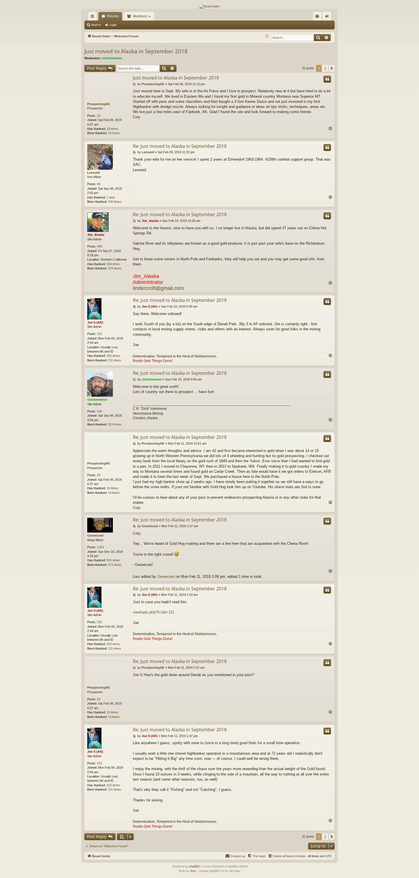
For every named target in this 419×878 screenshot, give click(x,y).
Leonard (93, 172)
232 (99, 333)
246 (99, 411)
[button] (332, 68)
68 (98, 184)
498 (99, 246)
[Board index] (209, 6)
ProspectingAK (98, 104)
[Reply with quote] (327, 79)
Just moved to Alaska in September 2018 (136, 51)
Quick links (93, 17)
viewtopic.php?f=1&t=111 (153, 612)
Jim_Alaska (95, 234)
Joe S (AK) (95, 322)
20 (98, 115)
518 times (114, 268)
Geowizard (95, 535)
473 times (114, 564)
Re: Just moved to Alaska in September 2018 (180, 146)
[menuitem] (317, 16)
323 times (113, 355)
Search (96, 24)
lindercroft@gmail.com (158, 288)
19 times (112, 128)
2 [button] (325, 68)
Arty (193, 871)
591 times (113, 560)
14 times (114, 133)
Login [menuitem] (328, 17)
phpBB (193, 866)
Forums (113, 16)
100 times (114, 201)
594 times (113, 264)
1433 (100, 547)
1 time (111, 197)
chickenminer (112, 58)
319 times (114, 424)
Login (113, 24)
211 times (114, 360)
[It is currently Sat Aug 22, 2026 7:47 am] (267, 36)
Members (140, 16)
